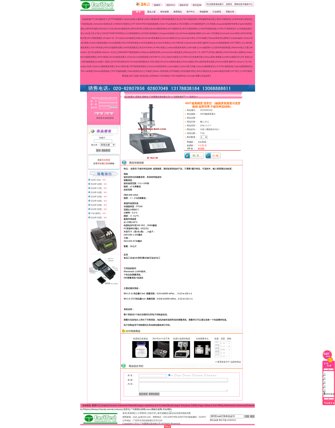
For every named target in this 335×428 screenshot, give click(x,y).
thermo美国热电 (101, 71)
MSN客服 (330, 394)
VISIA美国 (164, 76)
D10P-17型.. (97, 188)
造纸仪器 (144, 76)
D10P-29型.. (97, 205)
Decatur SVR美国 (211, 33)
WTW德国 (174, 71)
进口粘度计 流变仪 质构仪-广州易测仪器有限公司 (147, 96)
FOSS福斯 (202, 38)
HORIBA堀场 (132, 43)
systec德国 (173, 66)
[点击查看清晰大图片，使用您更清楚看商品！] (152, 159)
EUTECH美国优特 (188, 19)
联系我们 (132, 413)
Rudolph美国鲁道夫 (140, 61)
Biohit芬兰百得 (106, 28)
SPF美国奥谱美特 (138, 66)
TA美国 (148, 71)
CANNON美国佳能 (207, 28)
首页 (124, 413)
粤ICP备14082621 (227, 420)
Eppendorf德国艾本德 (130, 38)
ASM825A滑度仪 (122, 24)
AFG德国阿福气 (198, 24)
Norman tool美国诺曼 (138, 57)
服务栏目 (184, 5)
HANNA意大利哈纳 (242, 19)
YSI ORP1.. (96, 213)
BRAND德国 (92, 28)
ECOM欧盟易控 (95, 38)
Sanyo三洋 (242, 61)
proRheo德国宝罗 (231, 57)
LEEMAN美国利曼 (221, 47)
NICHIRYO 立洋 (157, 57)
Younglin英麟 (193, 76)
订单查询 (142, 413)
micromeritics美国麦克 (172, 52)
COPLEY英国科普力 (227, 28)
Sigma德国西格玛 (243, 66)
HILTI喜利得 (178, 43)
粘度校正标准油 (140, 338)
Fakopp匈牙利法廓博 (218, 38)
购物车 (157, 5)
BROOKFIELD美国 (140, 28)
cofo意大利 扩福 (91, 33)
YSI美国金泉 (86, 24)
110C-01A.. (96, 180)
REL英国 (155, 61)
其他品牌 (205, 76)
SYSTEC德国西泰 (224, 66)
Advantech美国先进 (103, 24)
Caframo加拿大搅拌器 (133, 19)
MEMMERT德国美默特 (129, 52)
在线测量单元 (202, 338)
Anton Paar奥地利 (168, 24)
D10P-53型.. (97, 217)
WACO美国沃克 (204, 71)
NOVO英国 (103, 57)
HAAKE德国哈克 (148, 43)
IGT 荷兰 (235, 71)
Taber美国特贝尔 (136, 71)
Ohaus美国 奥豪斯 (213, 57)
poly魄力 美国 (102, 61)
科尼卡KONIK (145, 47)
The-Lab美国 (87, 71)
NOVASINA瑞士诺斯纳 (234, 52)
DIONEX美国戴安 (150, 33)
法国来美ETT (88, 19)
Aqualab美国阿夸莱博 (227, 24)
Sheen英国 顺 (121, 66)
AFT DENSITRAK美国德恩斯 (144, 24)
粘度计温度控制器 (181, 338)
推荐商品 (177, 11)
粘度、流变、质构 (222, 338)
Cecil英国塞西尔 (132, 33)
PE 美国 (245, 57)
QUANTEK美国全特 (120, 61)
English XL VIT (111, 38)
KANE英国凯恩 (131, 47)
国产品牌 (134, 76)
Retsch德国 (187, 61)
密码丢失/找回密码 (105, 118)
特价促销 (164, 11)
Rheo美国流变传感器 (205, 61)
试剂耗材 (154, 76)
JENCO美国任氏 (224, 19)
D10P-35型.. (97, 209)
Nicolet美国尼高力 (118, 57)
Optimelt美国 (172, 57)
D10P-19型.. (97, 192)
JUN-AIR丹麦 (96, 47)
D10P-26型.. (97, 201)
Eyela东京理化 (188, 38)
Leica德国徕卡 (205, 47)
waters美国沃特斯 (221, 71)
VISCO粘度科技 (178, 76)
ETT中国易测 (115, 19)
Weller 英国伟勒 (160, 71)
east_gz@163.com (142, 417)
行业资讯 (217, 11)
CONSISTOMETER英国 (112, 33)
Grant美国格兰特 (117, 43)
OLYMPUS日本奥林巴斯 (191, 57)
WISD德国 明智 (188, 71)
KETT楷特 (235, 43)
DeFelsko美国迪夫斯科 (190, 33)
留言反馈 (197, 5)
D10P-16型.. (97, 184)
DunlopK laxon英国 (230, 33)
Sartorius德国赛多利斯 (103, 66)
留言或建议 (163, 413)
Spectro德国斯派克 (206, 66)
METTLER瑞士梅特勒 (212, 52)
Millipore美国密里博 (150, 52)
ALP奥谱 (211, 24)
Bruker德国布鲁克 (158, 28)
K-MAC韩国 (159, 47)
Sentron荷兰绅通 (187, 66)
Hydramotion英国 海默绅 (196, 43)
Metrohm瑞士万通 (240, 47)
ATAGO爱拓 (183, 24)
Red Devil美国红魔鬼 (171, 61)
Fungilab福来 (236, 38)
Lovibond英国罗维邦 (176, 47)
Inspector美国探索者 (219, 43)
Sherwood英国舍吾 (157, 66)
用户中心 (191, 11)
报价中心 (171, 5)
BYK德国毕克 (175, 28)
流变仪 (192, 96)
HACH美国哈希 (152, 19)
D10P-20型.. (97, 196)
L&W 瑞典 (191, 47)
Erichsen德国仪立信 (170, 38)
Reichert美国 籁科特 (225, 61)
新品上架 (151, 11)
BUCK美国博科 (190, 28)
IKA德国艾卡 (101, 19)
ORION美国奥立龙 (169, 19)
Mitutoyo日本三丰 (192, 52)
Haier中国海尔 (164, 43)
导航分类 (230, 11)
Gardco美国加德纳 (98, 43)
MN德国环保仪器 (207, 19)
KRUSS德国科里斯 (113, 47)
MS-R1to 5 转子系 (161, 338)
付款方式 (152, 413)
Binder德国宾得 (122, 28)
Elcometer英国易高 (151, 38)
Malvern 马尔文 (109, 52)
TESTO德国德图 (118, 71)
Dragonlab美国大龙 (169, 33)
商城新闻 (204, 11)
